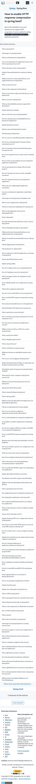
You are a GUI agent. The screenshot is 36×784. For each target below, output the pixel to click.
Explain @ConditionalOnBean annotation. (14, 474)
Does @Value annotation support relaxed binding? (17, 478)
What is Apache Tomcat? (9, 344)
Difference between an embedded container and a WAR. (16, 353)
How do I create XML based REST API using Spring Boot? (17, 569)
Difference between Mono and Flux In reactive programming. (15, 330)
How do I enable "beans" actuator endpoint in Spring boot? (17, 532)
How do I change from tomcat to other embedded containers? (16, 174)
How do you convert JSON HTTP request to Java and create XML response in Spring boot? (17, 525)
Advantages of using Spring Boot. (12, 53)
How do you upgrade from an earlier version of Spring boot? (18, 155)
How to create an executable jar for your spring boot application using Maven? (17, 162)
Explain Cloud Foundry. (9, 585)
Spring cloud (18, 689)
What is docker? (6, 615)
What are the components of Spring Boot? (14, 89)
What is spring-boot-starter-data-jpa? (13, 312)
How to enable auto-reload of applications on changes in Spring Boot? (18, 254)
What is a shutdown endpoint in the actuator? (15, 642)
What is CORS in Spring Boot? (10, 593)
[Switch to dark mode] (17, 3)
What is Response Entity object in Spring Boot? (15, 602)
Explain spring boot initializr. (10, 110)
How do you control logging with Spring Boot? (15, 358)
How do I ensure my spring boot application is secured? (15, 324)
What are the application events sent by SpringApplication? (13, 212)
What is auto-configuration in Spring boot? (14, 202)
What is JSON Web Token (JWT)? (12, 514)
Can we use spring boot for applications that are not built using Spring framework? (17, 63)
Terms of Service (24, 779)
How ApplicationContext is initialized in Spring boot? (17, 493)
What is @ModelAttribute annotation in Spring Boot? (17, 667)
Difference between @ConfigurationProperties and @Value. (17, 483)
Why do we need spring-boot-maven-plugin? (15, 407)
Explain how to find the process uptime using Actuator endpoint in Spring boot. (18, 538)
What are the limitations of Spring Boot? (14, 57)
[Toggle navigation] (32, 2)
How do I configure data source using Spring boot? (17, 268)
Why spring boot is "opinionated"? (12, 249)
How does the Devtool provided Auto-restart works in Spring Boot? (17, 222)
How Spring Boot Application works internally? (16, 497)
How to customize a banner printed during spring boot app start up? (16, 149)
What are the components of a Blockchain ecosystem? (18, 606)
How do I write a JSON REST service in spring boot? (17, 293)
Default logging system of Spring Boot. (13, 244)
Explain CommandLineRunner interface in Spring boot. (17, 73)
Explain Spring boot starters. (10, 125)
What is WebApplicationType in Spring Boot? (15, 228)
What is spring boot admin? (10, 335)
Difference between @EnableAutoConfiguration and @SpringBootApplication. (17, 401)
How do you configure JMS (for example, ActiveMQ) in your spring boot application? (17, 429)
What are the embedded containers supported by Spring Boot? (16, 105)
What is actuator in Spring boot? (11, 99)
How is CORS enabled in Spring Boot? (13, 611)
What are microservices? (9, 85)
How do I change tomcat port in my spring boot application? (16, 180)
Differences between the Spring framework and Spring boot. (16, 382)
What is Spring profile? (8, 396)
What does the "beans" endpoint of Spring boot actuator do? (15, 376)
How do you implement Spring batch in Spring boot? (17, 457)
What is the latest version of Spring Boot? (14, 68)
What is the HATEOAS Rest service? (12, 259)
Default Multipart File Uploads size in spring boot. (16, 308)
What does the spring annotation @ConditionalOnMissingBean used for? (13, 557)
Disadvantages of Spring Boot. (11, 133)
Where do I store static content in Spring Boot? (15, 453)
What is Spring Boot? (8, 49)
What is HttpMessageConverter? (11, 339)
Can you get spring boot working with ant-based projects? (16, 168)
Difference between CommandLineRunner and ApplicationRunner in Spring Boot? (16, 233)
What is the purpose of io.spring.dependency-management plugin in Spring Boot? (15, 462)
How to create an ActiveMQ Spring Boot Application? (17, 138)
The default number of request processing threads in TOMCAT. (17, 370)
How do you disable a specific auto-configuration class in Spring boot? (18, 447)
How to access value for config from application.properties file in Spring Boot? (14, 412)
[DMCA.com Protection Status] (6, 783)
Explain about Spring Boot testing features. (15, 589)
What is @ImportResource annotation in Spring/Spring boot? (14, 575)
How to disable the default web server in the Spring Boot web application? (17, 647)
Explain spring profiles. (9, 264)
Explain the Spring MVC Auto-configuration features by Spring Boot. (17, 519)
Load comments (18, 703)
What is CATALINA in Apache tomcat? (13, 348)
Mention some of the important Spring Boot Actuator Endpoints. (17, 441)
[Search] (27, 2)
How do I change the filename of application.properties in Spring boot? (13, 544)
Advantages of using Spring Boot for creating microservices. (15, 624)
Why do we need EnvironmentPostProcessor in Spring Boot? (18, 239)
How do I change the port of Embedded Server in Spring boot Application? (16, 119)
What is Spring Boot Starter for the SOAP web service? (18, 598)
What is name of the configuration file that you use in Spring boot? (17, 94)
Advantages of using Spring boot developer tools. (16, 198)
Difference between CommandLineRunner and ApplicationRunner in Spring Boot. (16, 79)
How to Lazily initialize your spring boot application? (17, 417)
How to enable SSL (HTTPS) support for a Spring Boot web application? (18, 469)
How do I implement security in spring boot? (15, 272)
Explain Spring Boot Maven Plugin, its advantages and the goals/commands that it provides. (18, 364)
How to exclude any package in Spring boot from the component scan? (17, 317)
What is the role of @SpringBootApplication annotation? (15, 186)
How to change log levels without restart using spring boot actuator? (17, 673)
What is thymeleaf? (7, 217)
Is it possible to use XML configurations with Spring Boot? (17, 423)
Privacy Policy (13, 779)
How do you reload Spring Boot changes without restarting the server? (16, 143)
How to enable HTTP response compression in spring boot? (17, 298)
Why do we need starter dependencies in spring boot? (17, 207)
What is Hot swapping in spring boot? (13, 289)
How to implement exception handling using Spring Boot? (17, 563)
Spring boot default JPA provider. (11, 388)
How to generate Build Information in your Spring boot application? (17, 502)
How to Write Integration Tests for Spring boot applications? (15, 637)
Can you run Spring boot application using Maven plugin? (16, 193)
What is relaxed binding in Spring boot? (13, 392)
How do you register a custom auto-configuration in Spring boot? (17, 631)
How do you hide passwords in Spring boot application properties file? (18, 550)
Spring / (13, 8)
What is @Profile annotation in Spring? (13, 653)
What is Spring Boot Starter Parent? (12, 489)
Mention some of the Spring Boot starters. (14, 129)
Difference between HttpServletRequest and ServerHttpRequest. (15, 679)
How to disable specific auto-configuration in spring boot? (17, 283)
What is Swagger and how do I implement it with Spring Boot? (16, 277)
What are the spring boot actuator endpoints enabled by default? (17, 509)
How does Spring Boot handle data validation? (15, 657)
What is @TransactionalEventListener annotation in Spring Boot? (17, 662)
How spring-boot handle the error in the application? (17, 304)
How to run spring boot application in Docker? (15, 581)
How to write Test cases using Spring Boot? (14, 114)
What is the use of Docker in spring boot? (14, 619)
